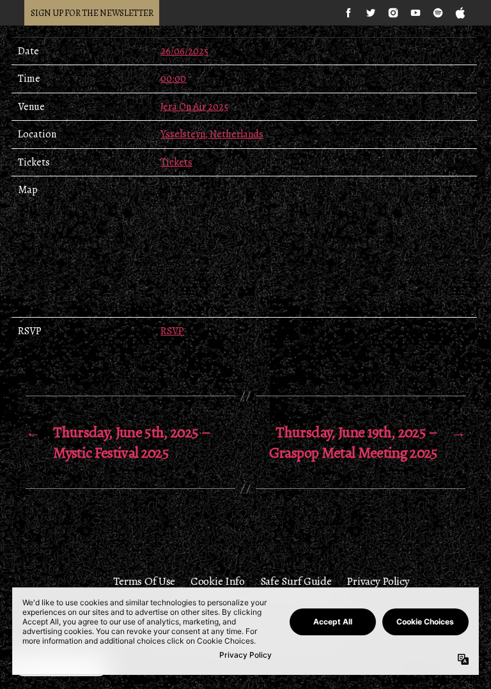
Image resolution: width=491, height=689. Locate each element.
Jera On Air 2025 (194, 107)
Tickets (176, 162)
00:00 (173, 79)
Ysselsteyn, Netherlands (211, 134)
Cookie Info (218, 581)
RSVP (172, 331)
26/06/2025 (184, 51)
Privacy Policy (378, 581)
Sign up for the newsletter (92, 13)
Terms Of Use (144, 581)
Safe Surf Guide (296, 581)
